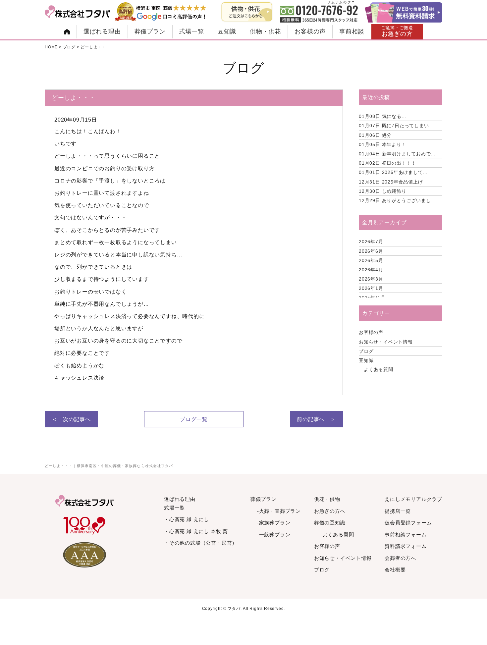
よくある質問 (378, 369)
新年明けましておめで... (397, 153)
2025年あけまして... (393, 172)
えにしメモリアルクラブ (413, 499)
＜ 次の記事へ (71, 419)
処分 (375, 135)
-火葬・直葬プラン (279, 511)
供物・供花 (265, 31)
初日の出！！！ (387, 163)
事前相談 (351, 31)
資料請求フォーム (405, 546)
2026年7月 (371, 241)
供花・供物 (327, 499)
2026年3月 (371, 279)
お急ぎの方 (397, 31)
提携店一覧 (398, 511)
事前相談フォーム (405, 534)
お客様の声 (310, 31)
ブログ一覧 (194, 419)
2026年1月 (371, 288)
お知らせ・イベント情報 (386, 342)
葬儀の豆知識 (330, 522)
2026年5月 (371, 260)
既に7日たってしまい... (396, 125)
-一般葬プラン (274, 534)
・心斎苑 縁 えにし (186, 519)
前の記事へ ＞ (316, 419)
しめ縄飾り (382, 191)
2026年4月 (371, 269)
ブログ (366, 351)
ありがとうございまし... (397, 200)
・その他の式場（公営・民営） (200, 543)
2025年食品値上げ (391, 182)
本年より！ (382, 144)
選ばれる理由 (102, 31)
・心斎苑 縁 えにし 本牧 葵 (196, 531)
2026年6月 (371, 251)
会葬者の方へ (400, 558)
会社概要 (395, 569)
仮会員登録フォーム (408, 522)
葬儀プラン (150, 31)
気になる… (382, 116)
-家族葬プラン (274, 522)
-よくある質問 (337, 534)
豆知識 (227, 31)
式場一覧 (191, 31)
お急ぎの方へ (330, 511)
